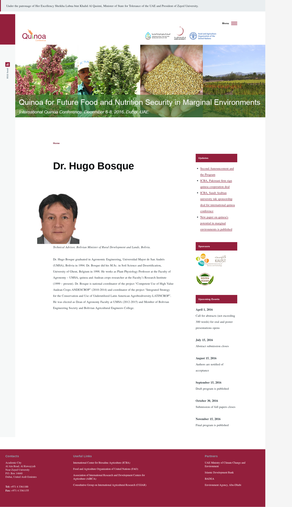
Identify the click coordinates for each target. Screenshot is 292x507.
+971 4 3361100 (19, 486)
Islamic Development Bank (219, 472)
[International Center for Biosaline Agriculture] (156, 36)
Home (56, 143)
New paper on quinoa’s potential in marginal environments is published (216, 223)
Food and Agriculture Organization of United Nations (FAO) (105, 469)
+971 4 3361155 (20, 490)
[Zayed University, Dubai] (179, 33)
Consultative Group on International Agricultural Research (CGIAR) (109, 485)
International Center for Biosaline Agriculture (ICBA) (101, 462)
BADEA (209, 478)
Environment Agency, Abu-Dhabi (223, 485)
